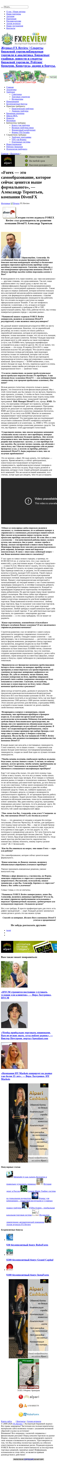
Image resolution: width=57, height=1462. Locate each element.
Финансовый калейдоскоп (24, 130)
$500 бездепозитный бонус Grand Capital (29, 1259)
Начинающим (12, 101)
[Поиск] (2, 7)
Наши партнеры (13, 14)
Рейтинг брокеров (14, 147)
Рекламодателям (13, 21)
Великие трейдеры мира (23, 128)
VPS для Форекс (19, 139)
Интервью (11, 120)
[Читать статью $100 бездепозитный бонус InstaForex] (9, 1270)
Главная (10, 87)
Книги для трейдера (21, 125)
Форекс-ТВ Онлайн (21, 132)
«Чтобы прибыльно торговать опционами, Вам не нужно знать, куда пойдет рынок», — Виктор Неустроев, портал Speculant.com (27, 1035)
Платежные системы (21, 142)
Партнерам (11, 19)
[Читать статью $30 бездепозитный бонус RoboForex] (9, 1240)
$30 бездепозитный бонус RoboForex (27, 1244)
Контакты (10, 28)
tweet (8, 930)
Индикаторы (17, 99)
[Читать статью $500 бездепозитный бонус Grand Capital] (9, 1255)
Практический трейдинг (23, 108)
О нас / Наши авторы (15, 11)
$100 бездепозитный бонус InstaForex (27, 1274)
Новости (10, 118)
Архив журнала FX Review (18, 1224)
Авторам (10, 16)
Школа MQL (12, 116)
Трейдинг (10, 92)
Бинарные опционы (15, 113)
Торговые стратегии (21, 97)
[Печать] (15, 203)
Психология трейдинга (16, 149)
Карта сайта (6, 1421)
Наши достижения (14, 26)
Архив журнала (13, 23)
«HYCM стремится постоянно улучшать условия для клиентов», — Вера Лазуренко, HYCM (26, 995)
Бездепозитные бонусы (16, 104)
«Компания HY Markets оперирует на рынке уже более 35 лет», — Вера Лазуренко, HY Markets (26, 1076)
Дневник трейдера (20, 111)
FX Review (18, 1424)
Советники (17, 94)
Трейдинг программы (21, 137)
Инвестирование (14, 144)
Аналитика (11, 89)
